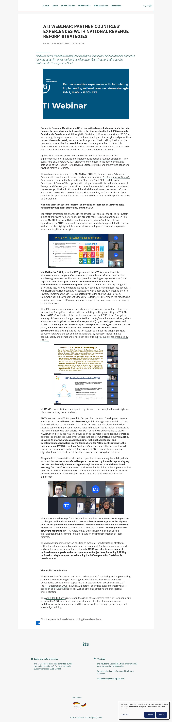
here (98, 619)
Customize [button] (125, 715)
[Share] (38, 623)
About (46, 5)
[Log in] (147, 5)
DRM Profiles (84, 5)
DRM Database (101, 5)
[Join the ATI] (147, 9)
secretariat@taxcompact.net (110, 678)
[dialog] (144, 710)
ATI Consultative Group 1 (116, 176)
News (55, 5)
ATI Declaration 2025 (56, 585)
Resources (116, 5)
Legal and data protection (46, 659)
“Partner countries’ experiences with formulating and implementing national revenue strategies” (82, 157)
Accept (161, 715)
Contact (101, 659)
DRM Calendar (68, 5)
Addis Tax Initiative (55, 597)
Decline (150, 715)
